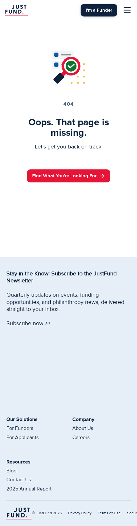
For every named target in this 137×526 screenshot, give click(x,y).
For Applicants (22, 437)
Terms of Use (109, 513)
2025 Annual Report (29, 489)
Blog (11, 471)
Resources (18, 462)
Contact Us (18, 480)
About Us (82, 428)
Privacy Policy (79, 513)
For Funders (19, 428)
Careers (81, 437)
